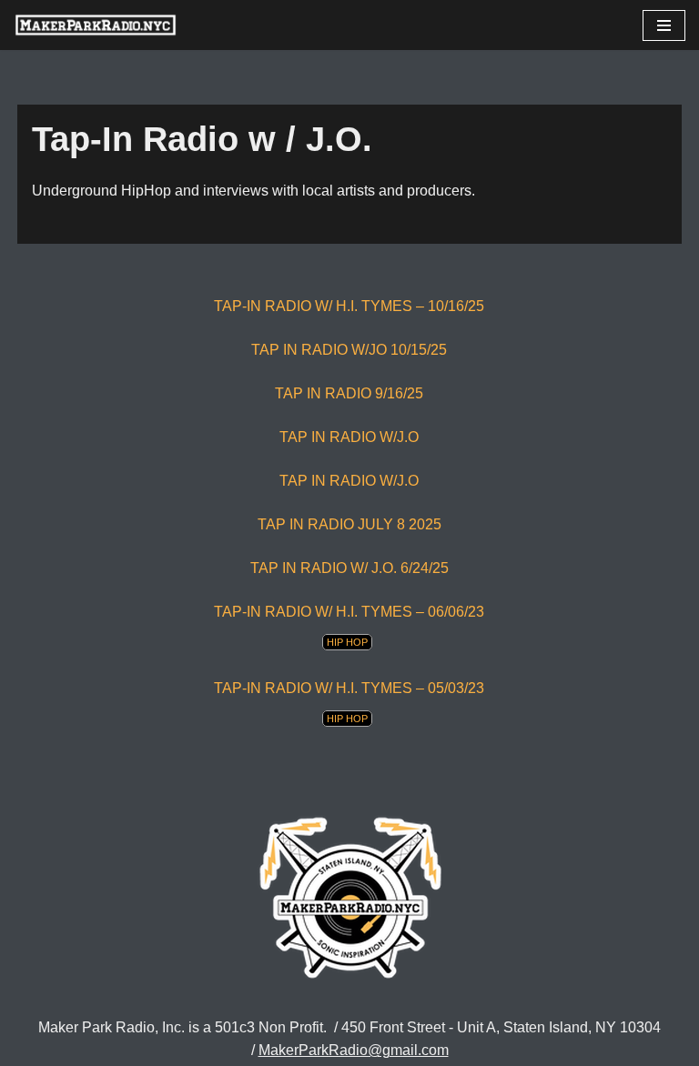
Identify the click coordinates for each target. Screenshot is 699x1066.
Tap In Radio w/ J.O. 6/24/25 (349, 568)
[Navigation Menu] (664, 25)
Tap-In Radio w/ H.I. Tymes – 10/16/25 (349, 306)
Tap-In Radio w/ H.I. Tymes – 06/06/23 (349, 611)
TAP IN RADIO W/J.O (349, 437)
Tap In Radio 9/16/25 (349, 393)
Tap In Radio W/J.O (349, 480)
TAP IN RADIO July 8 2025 (349, 524)
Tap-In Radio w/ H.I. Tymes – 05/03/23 (349, 688)
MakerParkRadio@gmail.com (353, 1050)
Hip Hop (347, 642)
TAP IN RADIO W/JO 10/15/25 (349, 349)
